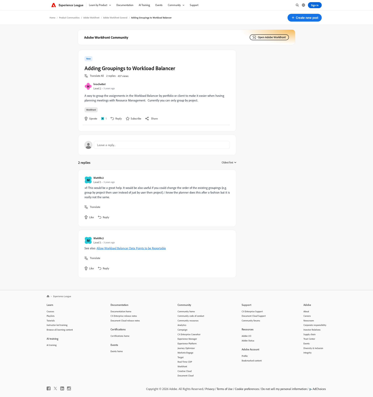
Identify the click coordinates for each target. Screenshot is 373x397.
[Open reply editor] (157, 145)
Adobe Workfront (91, 17)
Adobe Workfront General (115, 17)
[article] (156, 198)
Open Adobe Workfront (272, 37)
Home (52, 17)
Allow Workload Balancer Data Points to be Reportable (131, 248)
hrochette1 (99, 84)
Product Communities (69, 17)
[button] (305, 18)
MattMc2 (98, 177)
